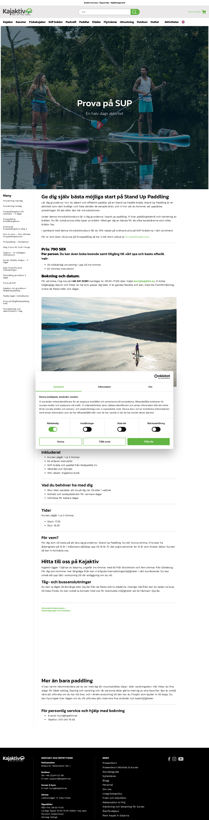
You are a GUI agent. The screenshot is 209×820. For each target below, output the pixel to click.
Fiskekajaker (37, 22)
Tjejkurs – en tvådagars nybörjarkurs (14, 254)
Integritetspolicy (112, 793)
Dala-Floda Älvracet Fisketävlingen (12, 269)
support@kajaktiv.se (60, 778)
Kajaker (8, 22)
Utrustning (127, 22)
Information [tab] (104, 386)
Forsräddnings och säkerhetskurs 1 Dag (12, 310)
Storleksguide (111, 771)
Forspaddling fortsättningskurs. (11, 220)
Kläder (96, 22)
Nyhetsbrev (109, 776)
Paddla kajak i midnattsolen (16, 296)
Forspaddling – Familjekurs (16, 242)
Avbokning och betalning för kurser (124, 806)
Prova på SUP (9, 283)
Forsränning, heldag (12, 206)
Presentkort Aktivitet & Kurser (120, 767)
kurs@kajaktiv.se (58, 788)
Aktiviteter (171, 22)
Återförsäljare (111, 811)
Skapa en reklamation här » (56, 766)
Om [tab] (150, 386)
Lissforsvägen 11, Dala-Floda (56, 798)
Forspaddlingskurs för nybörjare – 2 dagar (13, 212)
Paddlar (84, 22)
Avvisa (60, 441)
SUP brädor (56, 22)
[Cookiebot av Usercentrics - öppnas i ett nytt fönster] (156, 376)
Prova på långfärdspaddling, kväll (16, 302)
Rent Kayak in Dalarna (116, 815)
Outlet (155, 22)
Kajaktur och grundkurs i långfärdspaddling (14, 289)
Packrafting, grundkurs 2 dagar (14, 276)
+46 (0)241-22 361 (54, 775)
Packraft (71, 22)
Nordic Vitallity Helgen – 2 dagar (15, 261)
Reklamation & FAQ (114, 802)
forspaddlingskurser (137, 236)
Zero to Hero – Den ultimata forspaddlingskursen (16, 235)
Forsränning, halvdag (13, 201)
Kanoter (21, 22)
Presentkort (110, 763)
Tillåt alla (148, 441)
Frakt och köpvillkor (115, 797)
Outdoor (142, 22)
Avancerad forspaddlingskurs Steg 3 (15, 228)
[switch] (87, 429)
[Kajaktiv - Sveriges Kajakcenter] (17, 11)
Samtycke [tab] (58, 386)
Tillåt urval (104, 441)
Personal (108, 784)
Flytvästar (110, 22)
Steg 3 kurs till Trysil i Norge (16, 247)
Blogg (106, 780)
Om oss (107, 789)
